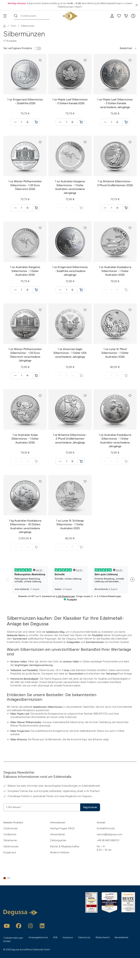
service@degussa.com (109, 834)
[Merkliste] (119, 15)
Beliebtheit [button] (126, 48)
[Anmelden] (112, 15)
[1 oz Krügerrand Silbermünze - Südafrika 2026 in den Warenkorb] (36, 122)
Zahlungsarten (58, 840)
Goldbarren (9, 834)
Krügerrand (9, 852)
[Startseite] (4, 26)
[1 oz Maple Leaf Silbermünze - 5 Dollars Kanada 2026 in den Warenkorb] (81, 122)
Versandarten (57, 834)
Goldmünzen (10, 828)
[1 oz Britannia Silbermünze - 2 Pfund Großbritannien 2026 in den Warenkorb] (126, 207)
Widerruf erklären (59, 852)
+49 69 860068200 (108, 840)
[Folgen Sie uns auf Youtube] (6, 925)
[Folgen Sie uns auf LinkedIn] (42, 925)
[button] (133, 15)
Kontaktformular (106, 828)
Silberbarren (10, 840)
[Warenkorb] (125, 15)
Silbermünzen (11, 846)
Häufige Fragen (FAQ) (62, 828)
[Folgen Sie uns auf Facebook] (18, 925)
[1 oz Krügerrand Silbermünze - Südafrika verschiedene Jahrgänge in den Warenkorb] (81, 289)
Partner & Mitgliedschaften (64, 846)
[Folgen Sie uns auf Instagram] (30, 925)
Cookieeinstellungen (13, 938)
